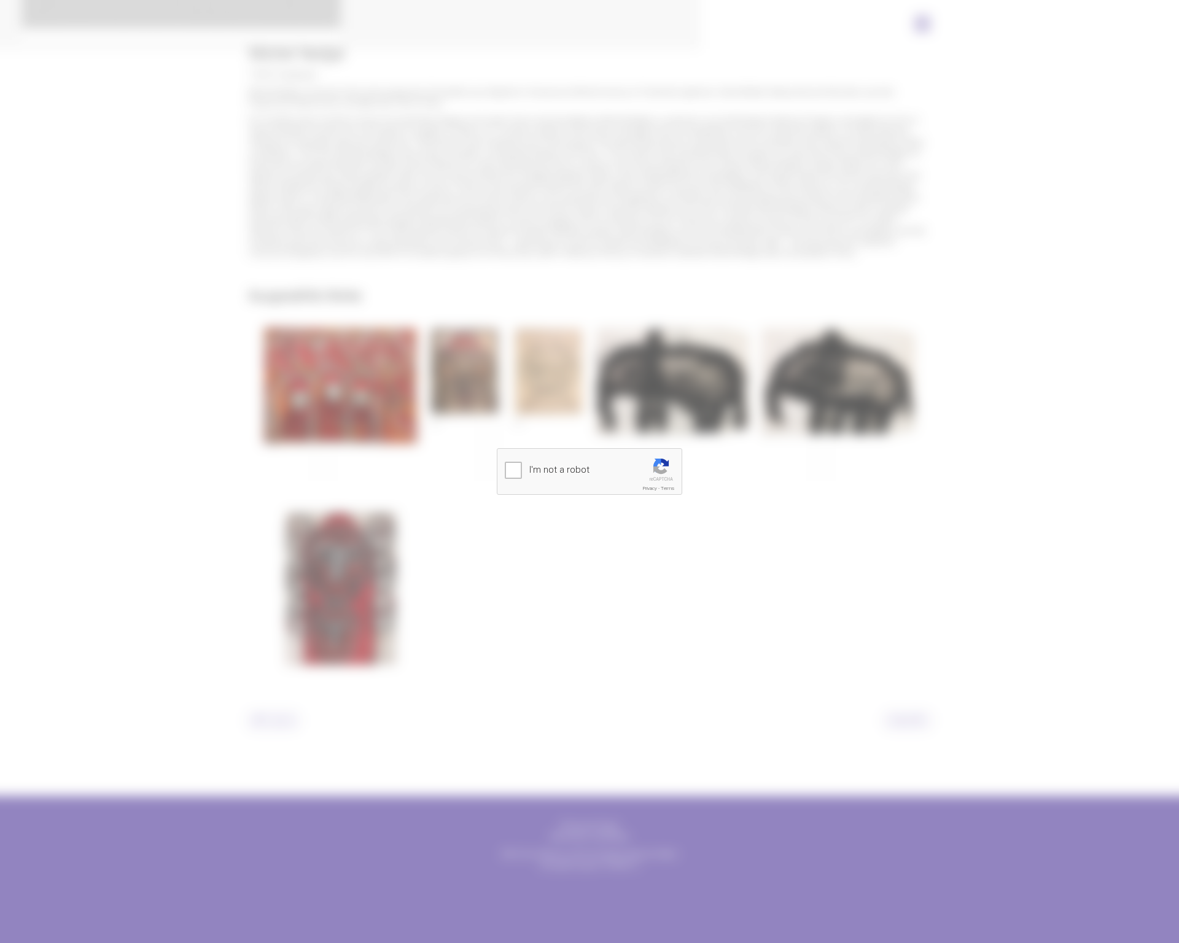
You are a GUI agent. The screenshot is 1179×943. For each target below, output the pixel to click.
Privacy (650, 488)
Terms (667, 488)
